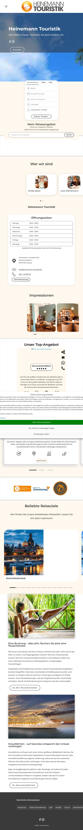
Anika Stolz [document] (34, 191)
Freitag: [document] (15, 240)
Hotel (44, 82)
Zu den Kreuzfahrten (23, 785)
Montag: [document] (15, 223)
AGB (50, 807)
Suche (69, 135)
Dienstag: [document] (16, 227)
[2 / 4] (39, 334)
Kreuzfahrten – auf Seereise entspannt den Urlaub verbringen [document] (38, 745)
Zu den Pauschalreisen (24, 688)
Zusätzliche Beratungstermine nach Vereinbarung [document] (41, 248)
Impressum (22, 807)
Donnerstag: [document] (17, 236)
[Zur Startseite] (42, 6)
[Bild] (41, 182)
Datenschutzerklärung (38, 807)
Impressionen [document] (41, 295)
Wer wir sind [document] (41, 164)
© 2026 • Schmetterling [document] (41, 825)
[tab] (33, 470)
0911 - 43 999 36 (25, 274)
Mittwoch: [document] (16, 232)
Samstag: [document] (16, 244)
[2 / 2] (42, 200)
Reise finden (41, 116)
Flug (50, 82)
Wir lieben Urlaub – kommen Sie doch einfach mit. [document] (36, 35)
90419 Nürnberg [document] (25, 263)
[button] (41, 578)
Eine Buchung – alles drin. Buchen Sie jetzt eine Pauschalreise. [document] (37, 644)
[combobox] (43, 89)
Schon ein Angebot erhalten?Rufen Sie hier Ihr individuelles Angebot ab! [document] (41, 128)
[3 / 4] (43, 334)
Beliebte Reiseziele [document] (41, 506)
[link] (41, 438)
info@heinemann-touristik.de (30, 269)
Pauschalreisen (32, 82)
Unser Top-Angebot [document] (41, 344)
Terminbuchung (21, 280)
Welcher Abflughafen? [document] (38, 99)
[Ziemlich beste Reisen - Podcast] (60, 488)
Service (67, 807)
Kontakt (17, 50)
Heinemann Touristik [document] (35, 29)
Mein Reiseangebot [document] (41, 124)
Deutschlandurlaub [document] (16, 578)
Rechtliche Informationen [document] (28, 800)
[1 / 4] (35, 334)
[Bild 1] (41, 317)
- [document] (33, 223)
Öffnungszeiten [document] (41, 218)
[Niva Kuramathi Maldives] (41, 349)
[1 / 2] (40, 200)
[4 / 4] (48, 334)
